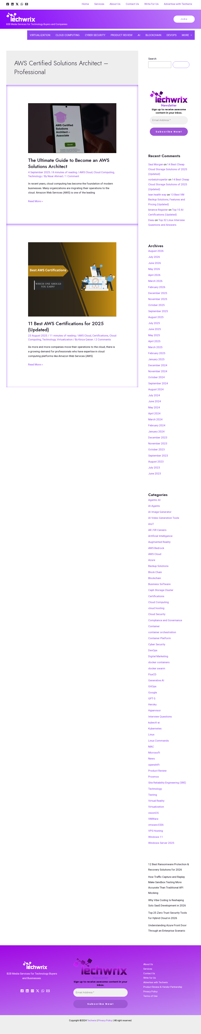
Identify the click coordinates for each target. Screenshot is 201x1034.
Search (152, 58)
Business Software (159, 584)
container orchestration (162, 632)
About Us (148, 964)
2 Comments (103, 339)
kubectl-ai (154, 722)
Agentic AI (154, 500)
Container (154, 626)
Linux (151, 734)
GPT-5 (151, 698)
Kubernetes (155, 728)
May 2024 (154, 407)
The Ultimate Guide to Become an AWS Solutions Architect (68, 163)
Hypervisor (154, 710)
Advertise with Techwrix (155, 982)
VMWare (153, 818)
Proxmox (153, 776)
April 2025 (154, 341)
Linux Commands (158, 740)
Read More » (35, 201)
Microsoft (154, 752)
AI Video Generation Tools (163, 517)
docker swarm (156, 668)
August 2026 (156, 250)
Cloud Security (156, 614)
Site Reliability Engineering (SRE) (167, 782)
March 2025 (155, 347)
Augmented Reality (159, 542)
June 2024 (154, 401)
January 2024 (156, 431)
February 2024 (156, 425)
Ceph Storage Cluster (160, 590)
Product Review (157, 770)
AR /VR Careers (157, 530)
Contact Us (149, 973)
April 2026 (154, 275)
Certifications (100, 335)
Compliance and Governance (165, 620)
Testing (152, 794)
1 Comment (72, 176)
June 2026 (154, 263)
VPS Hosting (155, 830)
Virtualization (65, 339)
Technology (35, 176)
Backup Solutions (158, 566)
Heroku (152, 704)
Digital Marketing (158, 656)
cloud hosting (156, 608)
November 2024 (157, 371)
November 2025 (157, 299)
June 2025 (154, 329)
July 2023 (154, 467)
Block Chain (155, 572)
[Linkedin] (12, 4)
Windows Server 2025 (161, 842)
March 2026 (155, 281)
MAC (151, 746)
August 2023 (156, 461)
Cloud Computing (104, 172)
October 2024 (156, 377)
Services (147, 968)
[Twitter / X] (17, 4)
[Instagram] (32, 990)
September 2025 (158, 311)
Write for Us (149, 977)
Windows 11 (155, 836)
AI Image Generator (159, 511)
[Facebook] (7, 4)
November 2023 (157, 443)
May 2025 (154, 335)
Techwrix (91, 1020)
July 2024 (154, 395)
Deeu (151, 220)
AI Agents (154, 505)
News (151, 758)
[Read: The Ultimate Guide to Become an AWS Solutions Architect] (72, 128)
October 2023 (156, 449)
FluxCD (152, 674)
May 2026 (154, 269)
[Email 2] (48, 990)
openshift (154, 764)
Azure (151, 560)
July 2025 (154, 323)
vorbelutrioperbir (158, 179)
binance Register (158, 209)
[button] (184, 19)
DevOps (152, 650)
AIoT (151, 524)
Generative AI (156, 680)
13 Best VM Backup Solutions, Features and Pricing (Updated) (166, 199)
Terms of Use (150, 996)
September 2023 (158, 455)
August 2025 (156, 317)
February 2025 (156, 353)
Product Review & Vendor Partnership (162, 987)
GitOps (152, 686)
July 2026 (154, 256)
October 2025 (156, 305)
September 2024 (158, 383)
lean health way (157, 194)
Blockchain (154, 578)
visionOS (153, 812)
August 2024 (156, 389)
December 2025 (157, 293)
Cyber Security (156, 644)
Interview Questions (160, 716)
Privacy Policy (150, 991)
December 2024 (157, 365)
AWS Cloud (85, 172)
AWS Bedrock (156, 548)
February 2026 (156, 287)
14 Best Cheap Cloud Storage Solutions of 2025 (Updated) (167, 169)
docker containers (159, 662)
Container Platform (159, 638)
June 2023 (154, 473)
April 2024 (154, 413)
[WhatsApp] (21, 4)
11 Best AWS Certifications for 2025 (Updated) (66, 326)
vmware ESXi (156, 824)
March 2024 (155, 419)
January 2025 (156, 359)
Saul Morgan (155, 164)
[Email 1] (26, 4)
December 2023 (157, 437)
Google (152, 692)
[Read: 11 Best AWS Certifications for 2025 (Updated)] (72, 279)
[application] (190, 35)
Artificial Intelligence (160, 536)
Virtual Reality (156, 800)
